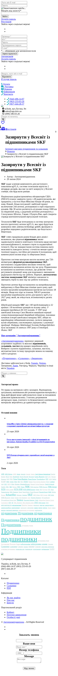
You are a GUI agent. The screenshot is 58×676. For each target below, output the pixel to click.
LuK (2, 484)
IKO (19, 481)
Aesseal (28, 474)
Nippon (14, 487)
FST (47, 479)
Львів (15, 365)
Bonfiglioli (16, 476)
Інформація (9, 91)
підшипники (43, 513)
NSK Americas (34, 487)
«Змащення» (37, 358)
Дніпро (42, 363)
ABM (14, 474)
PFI (41, 489)
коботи (40, 508)
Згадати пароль (8, 19)
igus (15, 482)
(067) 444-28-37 (16, 104)
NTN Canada (9, 489)
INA (22, 481)
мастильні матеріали (12, 510)
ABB (2, 474)
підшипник (9, 513)
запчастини (30, 508)
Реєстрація (6, 21)
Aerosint (23, 474)
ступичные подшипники (8, 549)
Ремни (18, 544)
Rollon (54, 492)
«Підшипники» (9, 358)
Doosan (53, 476)
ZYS (47, 502)
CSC (49, 476)
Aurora (33, 474)
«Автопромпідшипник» (12, 341)
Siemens (24, 495)
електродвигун (49, 505)
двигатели (36, 505)
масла (53, 508)
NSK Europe (43, 487)
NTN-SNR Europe (29, 489)
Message (29, 656)
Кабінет (10, 612)
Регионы (13, 544)
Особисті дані (13, 617)
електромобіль (6, 508)
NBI (10, 487)
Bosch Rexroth (24, 476)
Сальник (50, 544)
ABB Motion (8, 474)
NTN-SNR (18, 489)
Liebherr (52, 481)
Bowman (31, 476)
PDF (9, 588)
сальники (13, 547)
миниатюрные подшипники (26, 510)
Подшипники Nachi (43, 540)
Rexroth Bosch (43, 492)
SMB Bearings (5, 497)
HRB (7, 481)
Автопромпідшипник (13, 622)
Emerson (3, 479)
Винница (30, 505)
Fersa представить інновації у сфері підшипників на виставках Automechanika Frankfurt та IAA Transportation (31, 440)
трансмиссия (28, 549)
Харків (34, 363)
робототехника (36, 544)
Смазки (38, 547)
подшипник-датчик (27, 525)
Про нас (10, 600)
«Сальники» (23, 358)
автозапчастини (16, 505)
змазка (36, 508)
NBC (7, 487)
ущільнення (45, 549)
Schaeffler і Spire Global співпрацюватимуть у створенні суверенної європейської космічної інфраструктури (30, 425)
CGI (46, 476)
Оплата (6, 84)
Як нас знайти (13, 597)
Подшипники (21, 531)
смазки (31, 547)
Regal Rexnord (34, 492)
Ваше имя (29, 643)
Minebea (17, 484)
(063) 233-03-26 (16, 101)
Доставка (8, 86)
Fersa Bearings (23, 479)
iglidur (12, 481)
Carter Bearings (39, 476)
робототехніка (25, 544)
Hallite (54, 479)
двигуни (42, 505)
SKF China (36, 495)
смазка (26, 546)
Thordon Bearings (36, 497)
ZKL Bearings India (28, 502)
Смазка (20, 547)
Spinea (17, 497)
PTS (49, 489)
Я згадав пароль (8, 79)
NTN (3, 489)
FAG (11, 479)
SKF (30, 494)
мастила (3, 510)
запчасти (24, 508)
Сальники (5, 547)
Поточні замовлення (16, 615)
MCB (9, 484)
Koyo (47, 481)
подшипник (36, 518)
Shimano (19, 495)
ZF (12, 502)
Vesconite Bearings (29, 500)
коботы (45, 508)
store (29, 497)
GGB (50, 479)
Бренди (10, 603)
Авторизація (7, 56)
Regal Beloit (26, 492)
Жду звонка (29, 668)
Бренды (24, 505)
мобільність (38, 510)
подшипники (19, 539)
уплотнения (37, 549)
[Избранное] (3, 123)
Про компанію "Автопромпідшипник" (20, 335)
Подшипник (11, 525)
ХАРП (52, 549)
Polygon (45, 489)
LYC (5, 484)
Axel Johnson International (42, 474)
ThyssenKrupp (46, 497)
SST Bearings (23, 497)
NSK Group (52, 487)
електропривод (15, 508)
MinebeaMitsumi (25, 484)
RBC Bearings (14, 492)
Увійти (4, 16)
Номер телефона (29, 649)
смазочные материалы (47, 546)
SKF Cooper (43, 495)
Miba (12, 484)
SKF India (51, 495)
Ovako (37, 489)
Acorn (18, 474)
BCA (7, 476)
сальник (44, 544)
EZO (8, 479)
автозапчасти (6, 505)
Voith (36, 500)
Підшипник (26, 513)
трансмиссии (20, 549)
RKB (49, 492)
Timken (20, 500)
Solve (12, 497)
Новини (8, 89)
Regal (20, 492)
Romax (3, 495)
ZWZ (36, 503)
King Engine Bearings (39, 481)
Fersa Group (32, 479)
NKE (18, 487)
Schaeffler (11, 494)
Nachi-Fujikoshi (49, 484)
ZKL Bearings (18, 502)
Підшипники (10, 520)
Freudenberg (41, 479)
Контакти (8, 94)
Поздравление (5, 544)
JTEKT (26, 481)
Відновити (6, 77)
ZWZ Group (41, 502)
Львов (50, 508)
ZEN (9, 502)
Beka (11, 476)
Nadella (3, 487)
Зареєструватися (9, 54)
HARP (3, 482)
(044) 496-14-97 (16, 99)
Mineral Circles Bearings (37, 484)
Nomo (22, 487)
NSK (27, 486)
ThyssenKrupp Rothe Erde (8, 500)
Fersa (15, 479)
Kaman (31, 481)
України (10, 368)
